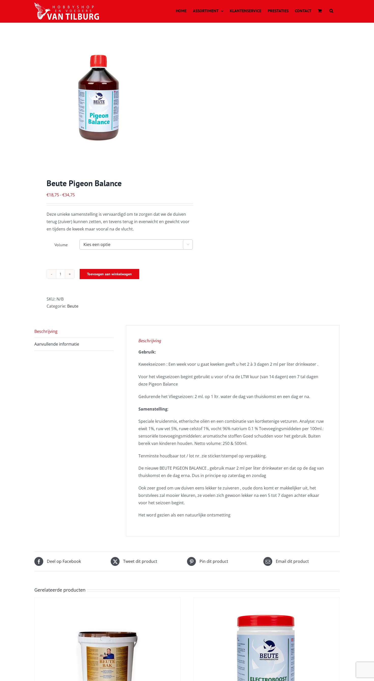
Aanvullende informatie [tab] (56, 344)
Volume (61, 244)
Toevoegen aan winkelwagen (109, 274)
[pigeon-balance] (107, 101)
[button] (331, 10)
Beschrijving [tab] (45, 331)
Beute (72, 306)
